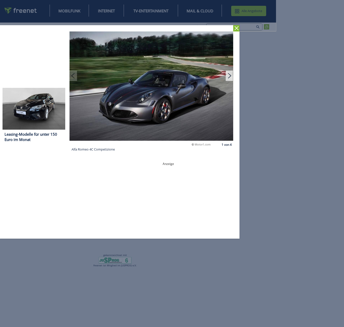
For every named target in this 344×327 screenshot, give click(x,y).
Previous (73, 75)
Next (229, 75)
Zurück (236, 28)
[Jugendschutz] (115, 260)
